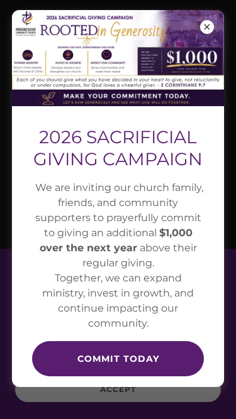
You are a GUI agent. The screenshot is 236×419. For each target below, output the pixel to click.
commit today (118, 358)
